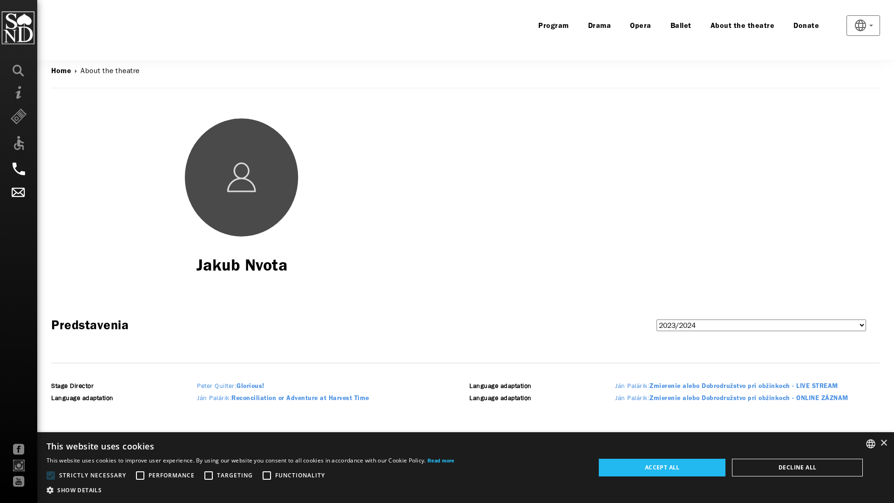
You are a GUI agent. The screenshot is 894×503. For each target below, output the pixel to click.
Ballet (680, 26)
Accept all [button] (662, 467)
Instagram (19, 465)
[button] (250, 490)
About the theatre (743, 26)
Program (553, 26)
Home (61, 71)
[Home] (37, 28)
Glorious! (230, 386)
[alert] (447, 467)
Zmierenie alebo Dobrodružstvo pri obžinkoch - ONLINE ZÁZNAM (731, 398)
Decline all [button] (797, 467)
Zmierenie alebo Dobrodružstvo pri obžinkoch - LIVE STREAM (726, 386)
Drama (599, 26)
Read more (440, 461)
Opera (640, 26)
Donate (806, 26)
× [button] (883, 443)
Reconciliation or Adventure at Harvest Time (283, 398)
